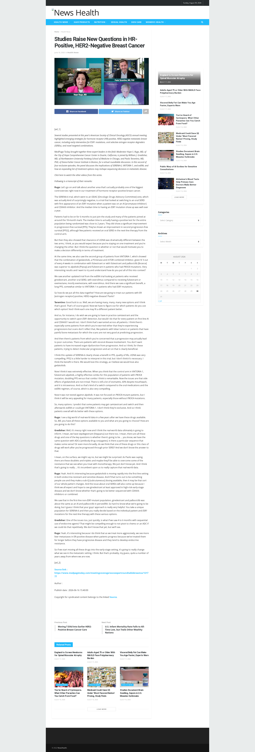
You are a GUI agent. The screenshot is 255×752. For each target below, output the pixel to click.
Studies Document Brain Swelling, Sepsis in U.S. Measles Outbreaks (131, 693)
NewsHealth (62, 748)
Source (113, 597)
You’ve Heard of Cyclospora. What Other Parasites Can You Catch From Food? (68, 693)
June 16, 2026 (59, 52)
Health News (61, 22)
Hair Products (82, 22)
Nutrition (99, 22)
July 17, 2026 (60, 659)
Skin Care (136, 22)
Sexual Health (119, 22)
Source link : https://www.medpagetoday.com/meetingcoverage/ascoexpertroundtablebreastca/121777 (101, 573)
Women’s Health (155, 22)
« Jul (160, 301)
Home (56, 32)
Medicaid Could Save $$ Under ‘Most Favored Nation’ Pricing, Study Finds (101, 693)
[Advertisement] (155, 12)
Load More (102, 709)
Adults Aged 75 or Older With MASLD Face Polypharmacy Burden (101, 655)
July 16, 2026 (60, 700)
